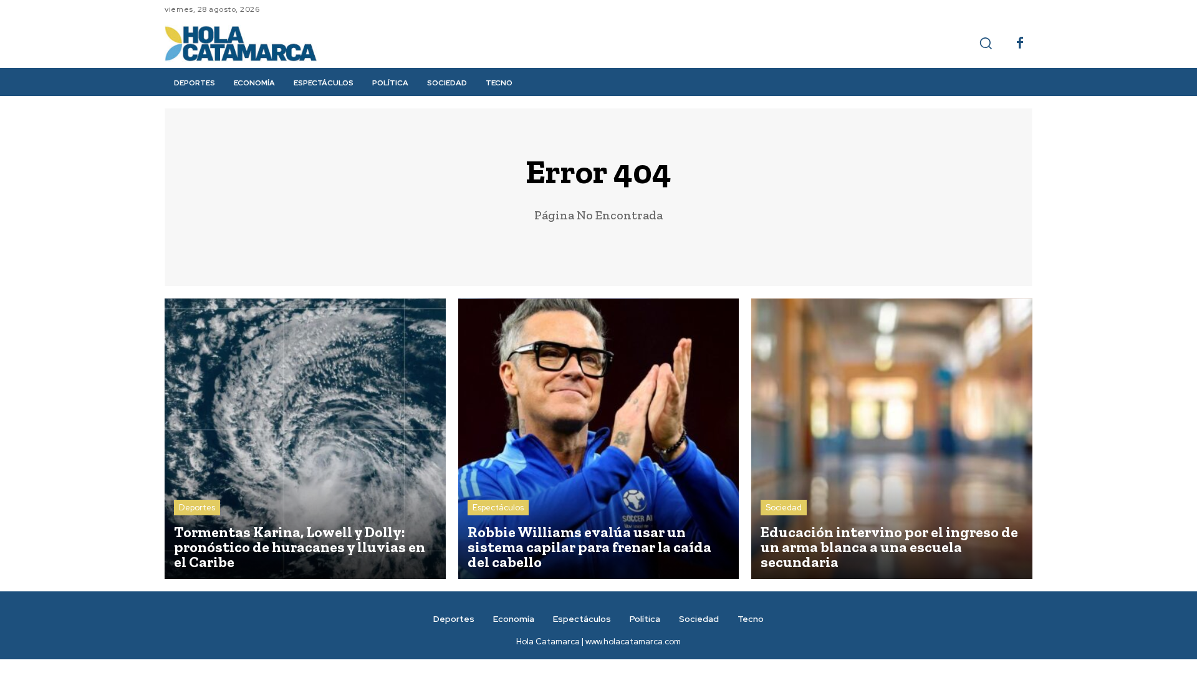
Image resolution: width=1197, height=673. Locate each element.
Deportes (197, 507)
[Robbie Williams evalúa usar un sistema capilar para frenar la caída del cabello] (598, 439)
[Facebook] (1019, 43)
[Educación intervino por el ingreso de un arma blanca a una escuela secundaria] (891, 439)
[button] (986, 43)
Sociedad (784, 507)
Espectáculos (498, 507)
